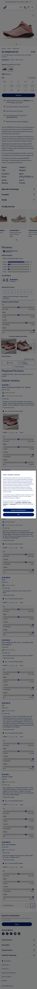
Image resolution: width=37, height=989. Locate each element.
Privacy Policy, (18, 502)
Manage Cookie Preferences (18, 510)
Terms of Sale (13, 504)
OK (18, 514)
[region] (18, 494)
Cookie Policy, (24, 502)
